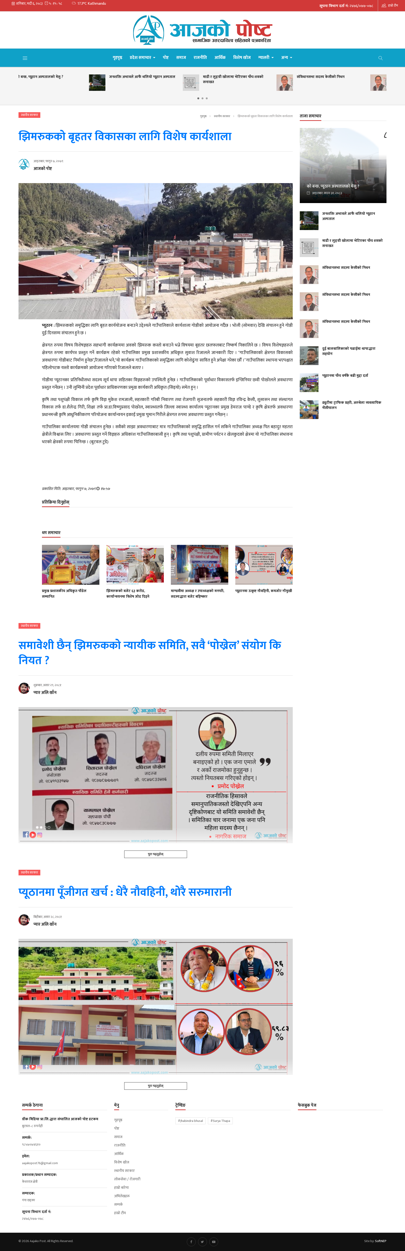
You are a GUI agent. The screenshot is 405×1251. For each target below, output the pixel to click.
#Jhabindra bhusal (190, 1121)
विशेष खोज (242, 57)
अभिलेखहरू (122, 1196)
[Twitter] (202, 1241)
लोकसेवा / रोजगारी (127, 1179)
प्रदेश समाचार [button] (141, 57)
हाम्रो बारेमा (121, 1188)
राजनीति (200, 57)
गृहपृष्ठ (117, 57)
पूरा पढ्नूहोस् (155, 854)
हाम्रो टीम (393, 5)
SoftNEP (380, 1241)
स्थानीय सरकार (222, 116)
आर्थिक (220, 57)
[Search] (380, 58)
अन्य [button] (285, 57)
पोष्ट (166, 57)
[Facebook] (191, 1241)
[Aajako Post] (202, 30)
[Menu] (25, 58)
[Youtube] (213, 1241)
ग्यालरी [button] (264, 57)
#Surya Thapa (220, 1121)
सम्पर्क (118, 1205)
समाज (181, 57)
